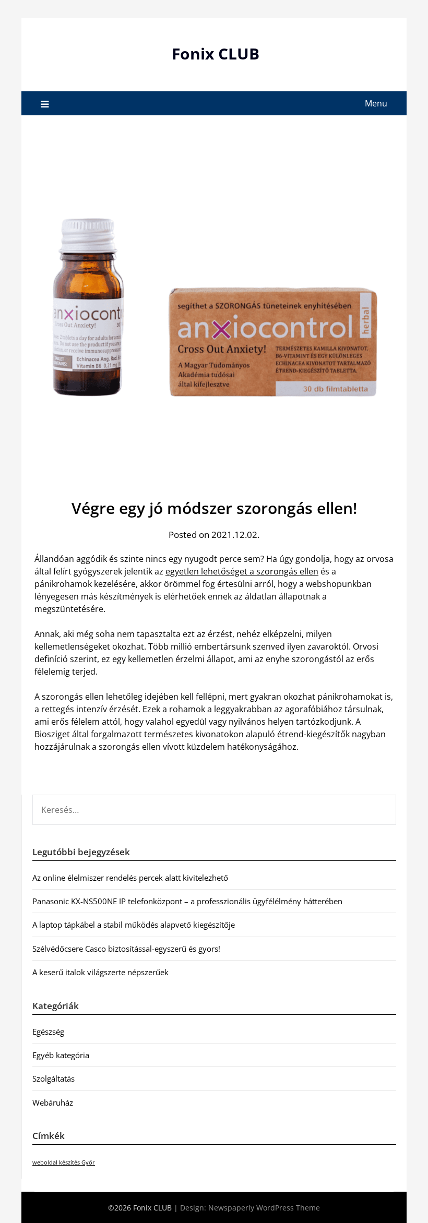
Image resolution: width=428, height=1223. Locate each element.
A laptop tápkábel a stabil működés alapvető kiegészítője (133, 924)
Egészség (48, 1031)
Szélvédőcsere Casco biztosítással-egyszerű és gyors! (126, 948)
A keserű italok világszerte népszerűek (100, 972)
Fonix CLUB (215, 53)
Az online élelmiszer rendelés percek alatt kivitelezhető (130, 877)
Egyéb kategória (60, 1055)
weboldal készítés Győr (63, 1162)
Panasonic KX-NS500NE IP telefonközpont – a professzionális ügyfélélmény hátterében (187, 901)
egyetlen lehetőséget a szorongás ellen (241, 571)
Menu (376, 103)
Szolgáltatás (53, 1078)
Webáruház (52, 1102)
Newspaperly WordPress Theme (264, 1208)
